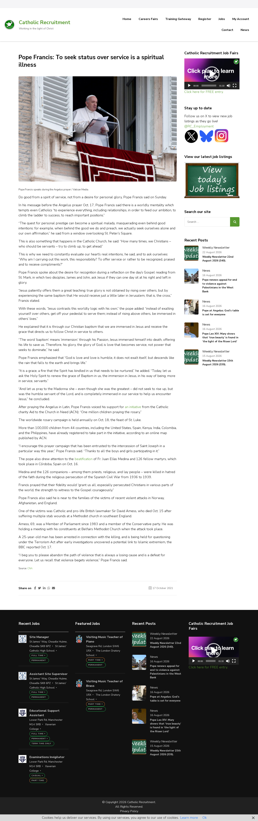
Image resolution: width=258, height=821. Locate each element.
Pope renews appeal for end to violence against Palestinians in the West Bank (219, 285)
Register (204, 19)
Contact (227, 30)
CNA (29, 568)
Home (127, 19)
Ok (204, 817)
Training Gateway (178, 19)
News (245, 30)
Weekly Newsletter (215, 248)
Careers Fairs (148, 19)
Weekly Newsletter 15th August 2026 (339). (217, 362)
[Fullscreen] (234, 85)
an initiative (133, 407)
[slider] (209, 86)
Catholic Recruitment (44, 22)
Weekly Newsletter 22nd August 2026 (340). (217, 258)
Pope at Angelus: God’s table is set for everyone (220, 312)
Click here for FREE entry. (203, 92)
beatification (84, 459)
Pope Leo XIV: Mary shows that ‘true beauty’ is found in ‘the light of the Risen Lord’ (220, 337)
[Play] (189, 85)
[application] (212, 74)
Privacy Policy (129, 811)
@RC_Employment (199, 126)
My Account (240, 19)
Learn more (189, 817)
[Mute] (228, 85)
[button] (211, 73)
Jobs (222, 19)
